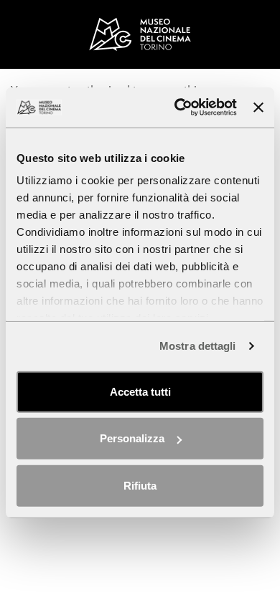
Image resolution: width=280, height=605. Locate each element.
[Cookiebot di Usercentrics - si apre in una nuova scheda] (178, 107)
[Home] (140, 33)
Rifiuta (140, 485)
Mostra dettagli (197, 346)
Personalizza (132, 438)
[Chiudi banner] (258, 108)
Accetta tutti (140, 391)
